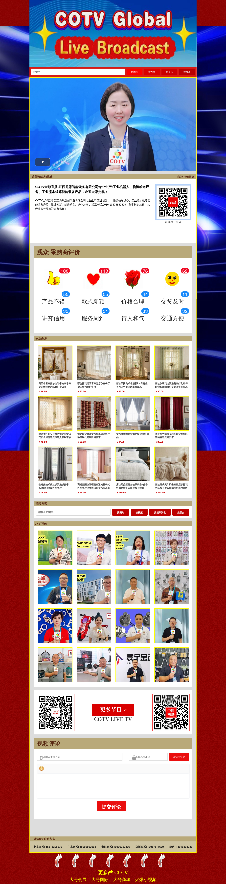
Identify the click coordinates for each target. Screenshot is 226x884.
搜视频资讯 (160, 512)
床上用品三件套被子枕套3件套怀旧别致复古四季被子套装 (132, 486)
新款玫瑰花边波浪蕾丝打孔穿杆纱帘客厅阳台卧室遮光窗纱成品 (171, 385)
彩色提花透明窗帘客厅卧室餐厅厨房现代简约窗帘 (93, 385)
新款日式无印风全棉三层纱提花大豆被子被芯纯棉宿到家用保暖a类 (171, 488)
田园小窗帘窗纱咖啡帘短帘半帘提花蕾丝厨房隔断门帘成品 (55, 385)
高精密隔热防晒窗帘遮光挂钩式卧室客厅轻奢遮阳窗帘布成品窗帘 (93, 488)
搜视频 (139, 512)
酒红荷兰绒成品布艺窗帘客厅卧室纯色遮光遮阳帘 (171, 435)
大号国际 (100, 879)
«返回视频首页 (185, 176)
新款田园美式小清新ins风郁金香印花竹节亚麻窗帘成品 (132, 385)
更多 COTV (113, 872)
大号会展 (78, 879)
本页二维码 (173, 202)
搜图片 (120, 512)
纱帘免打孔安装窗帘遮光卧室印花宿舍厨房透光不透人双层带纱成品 (55, 437)
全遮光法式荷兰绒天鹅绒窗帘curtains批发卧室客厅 (54, 486)
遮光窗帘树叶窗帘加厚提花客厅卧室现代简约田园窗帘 (93, 435)
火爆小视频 (146, 879)
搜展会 (180, 512)
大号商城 (121, 879)
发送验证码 (177, 757)
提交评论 (111, 808)
